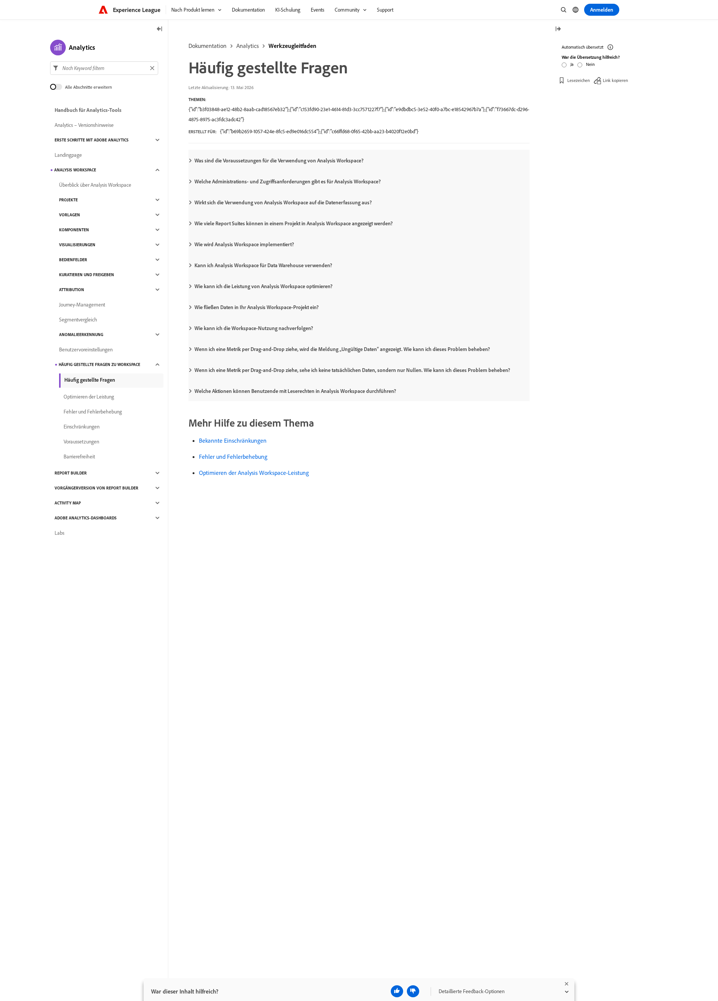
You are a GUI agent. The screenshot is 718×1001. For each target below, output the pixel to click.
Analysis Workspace (75, 170)
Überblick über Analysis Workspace (95, 184)
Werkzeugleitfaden (292, 45)
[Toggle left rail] (159, 29)
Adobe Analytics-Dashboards (86, 518)
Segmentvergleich (78, 319)
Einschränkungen (81, 426)
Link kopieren (615, 80)
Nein (590, 64)
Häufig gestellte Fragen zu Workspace (99, 364)
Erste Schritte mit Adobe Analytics (92, 140)
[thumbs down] (413, 991)
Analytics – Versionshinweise (84, 125)
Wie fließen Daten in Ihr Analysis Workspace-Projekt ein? (256, 307)
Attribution (71, 289)
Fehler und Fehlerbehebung (233, 456)
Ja (572, 64)
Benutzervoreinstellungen (86, 349)
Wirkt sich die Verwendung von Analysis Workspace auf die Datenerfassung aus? (283, 202)
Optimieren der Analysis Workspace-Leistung (254, 472)
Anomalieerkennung (81, 334)
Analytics (247, 45)
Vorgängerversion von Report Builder (96, 488)
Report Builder (71, 473)
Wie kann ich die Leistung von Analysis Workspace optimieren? (263, 286)
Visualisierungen (77, 244)
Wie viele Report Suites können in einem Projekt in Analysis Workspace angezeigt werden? (293, 223)
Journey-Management (82, 304)
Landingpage (68, 155)
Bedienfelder (73, 259)
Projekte (68, 199)
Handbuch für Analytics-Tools (88, 110)
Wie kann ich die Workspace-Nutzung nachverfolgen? (253, 328)
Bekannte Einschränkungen (233, 440)
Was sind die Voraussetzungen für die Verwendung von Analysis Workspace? (278, 160)
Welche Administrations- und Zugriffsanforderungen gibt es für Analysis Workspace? (287, 181)
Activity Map (68, 503)
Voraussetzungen (81, 441)
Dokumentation (207, 45)
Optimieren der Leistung (89, 396)
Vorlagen (69, 214)
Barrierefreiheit (79, 456)
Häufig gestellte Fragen (89, 379)
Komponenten (74, 229)
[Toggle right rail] (558, 29)
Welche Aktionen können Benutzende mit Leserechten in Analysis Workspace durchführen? (295, 391)
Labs (59, 533)
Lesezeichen (578, 80)
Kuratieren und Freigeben (86, 274)
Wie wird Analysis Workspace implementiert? (244, 244)
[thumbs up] (397, 991)
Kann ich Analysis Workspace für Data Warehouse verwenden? (263, 265)
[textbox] (104, 68)
